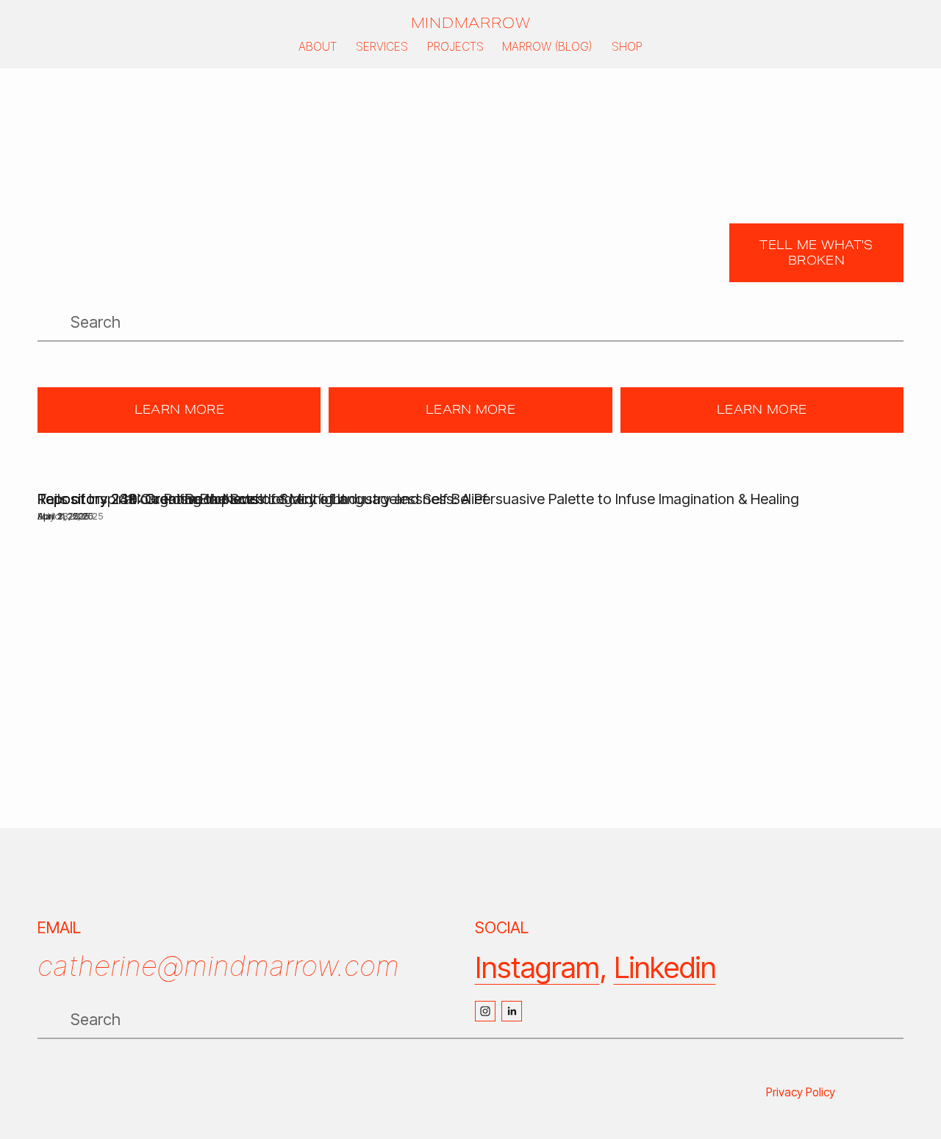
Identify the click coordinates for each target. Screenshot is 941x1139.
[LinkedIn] (511, 1011)
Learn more (179, 409)
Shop (627, 47)
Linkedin (665, 967)
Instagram (537, 967)
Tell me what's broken (816, 252)
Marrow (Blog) (547, 47)
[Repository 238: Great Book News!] (150, 473)
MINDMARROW (471, 23)
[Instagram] (485, 1011)
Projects (455, 47)
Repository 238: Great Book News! (150, 499)
